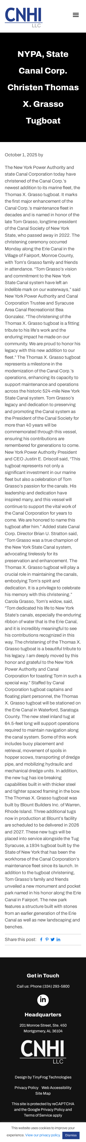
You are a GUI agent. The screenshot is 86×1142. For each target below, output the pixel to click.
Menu (76, 15)
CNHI (24, 17)
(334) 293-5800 (56, 986)
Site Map (43, 1093)
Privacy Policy (26, 1088)
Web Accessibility (56, 1088)
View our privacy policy (42, 1135)
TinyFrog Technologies (51, 1077)
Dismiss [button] (71, 1135)
